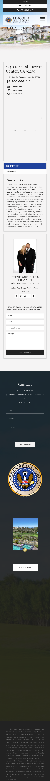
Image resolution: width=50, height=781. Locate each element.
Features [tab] (10, 171)
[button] (9, 118)
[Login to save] (27, 81)
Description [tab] (12, 166)
